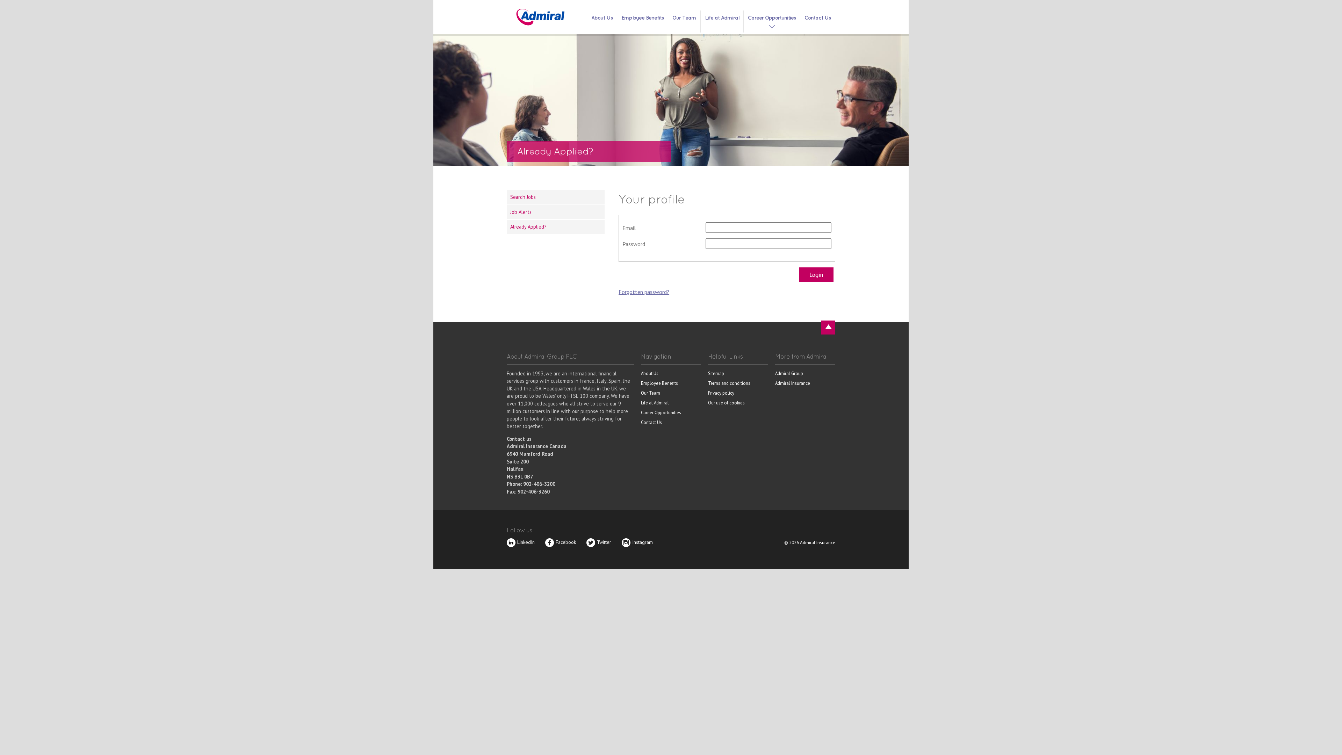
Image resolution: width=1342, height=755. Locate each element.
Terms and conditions (729, 383)
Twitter (604, 542)
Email (629, 227)
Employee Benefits (642, 18)
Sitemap (716, 373)
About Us (602, 18)
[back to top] (828, 328)
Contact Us (818, 18)
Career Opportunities (772, 18)
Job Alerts (521, 212)
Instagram (642, 542)
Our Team (684, 18)
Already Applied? (528, 226)
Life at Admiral (722, 18)
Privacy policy (721, 393)
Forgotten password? (644, 291)
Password (633, 243)
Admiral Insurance (792, 383)
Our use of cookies (726, 403)
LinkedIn (526, 542)
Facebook (566, 542)
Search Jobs (523, 197)
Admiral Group (789, 373)
